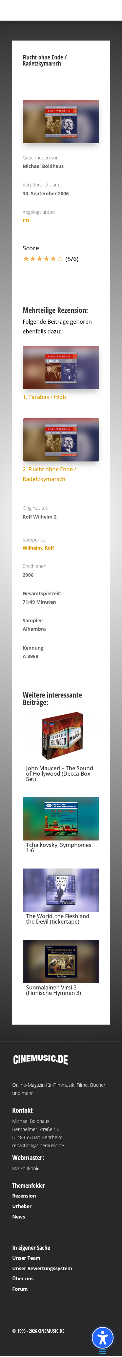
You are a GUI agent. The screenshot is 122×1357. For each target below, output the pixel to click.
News (18, 1216)
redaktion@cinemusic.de (38, 1145)
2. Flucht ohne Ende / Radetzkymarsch (49, 474)
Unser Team (26, 1258)
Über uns (23, 1278)
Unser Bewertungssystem (42, 1268)
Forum (20, 1289)
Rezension (24, 1195)
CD (26, 220)
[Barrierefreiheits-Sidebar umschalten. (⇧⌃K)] (103, 1338)
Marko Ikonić (25, 1168)
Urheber (22, 1206)
